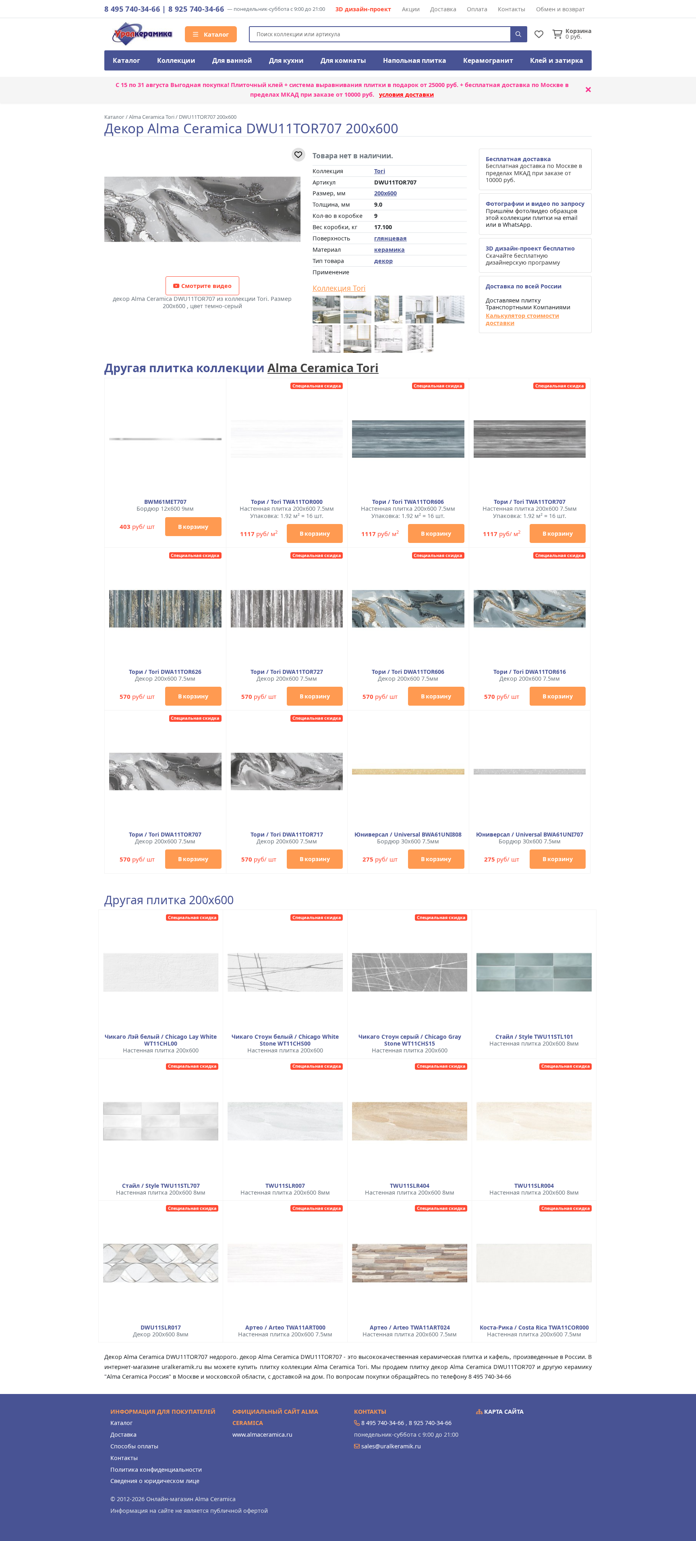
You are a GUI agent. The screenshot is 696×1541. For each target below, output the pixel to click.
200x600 (385, 193)
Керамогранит (488, 60)
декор (383, 261)
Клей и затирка (556, 60)
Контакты (511, 9)
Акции (411, 9)
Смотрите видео (206, 286)
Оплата (477, 9)
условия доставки (406, 94)
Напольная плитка (414, 60)
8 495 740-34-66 (132, 9)
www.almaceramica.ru (262, 1434)
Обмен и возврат (560, 9)
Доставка (443, 9)
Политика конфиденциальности (156, 1469)
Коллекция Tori (339, 288)
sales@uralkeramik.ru (391, 1446)
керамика (389, 249)
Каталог (215, 34)
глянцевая (390, 238)
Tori (379, 171)
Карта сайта (503, 1411)
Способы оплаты (134, 1446)
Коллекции (176, 60)
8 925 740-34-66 (196, 9)
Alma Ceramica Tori (323, 367)
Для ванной (232, 60)
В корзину (193, 526)
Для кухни (286, 60)
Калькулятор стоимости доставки (522, 319)
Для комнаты (343, 60)
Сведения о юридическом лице (154, 1481)
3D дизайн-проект (363, 9)
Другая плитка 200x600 (169, 900)
